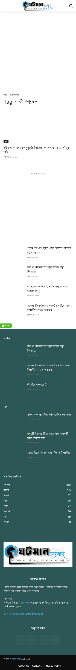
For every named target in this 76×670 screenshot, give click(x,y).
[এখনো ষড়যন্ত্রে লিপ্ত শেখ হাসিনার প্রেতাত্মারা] (14, 419)
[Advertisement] (38, 51)
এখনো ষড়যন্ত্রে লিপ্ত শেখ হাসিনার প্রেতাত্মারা (49, 414)
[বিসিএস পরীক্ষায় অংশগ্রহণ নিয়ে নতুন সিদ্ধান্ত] (14, 272)
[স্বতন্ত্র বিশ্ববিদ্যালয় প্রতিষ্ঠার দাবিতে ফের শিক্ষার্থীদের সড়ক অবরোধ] (14, 310)
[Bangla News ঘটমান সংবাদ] (38, 6)
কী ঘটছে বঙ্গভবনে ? (36, 384)
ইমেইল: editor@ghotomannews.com (23, 613)
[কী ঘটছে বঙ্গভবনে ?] (14, 389)
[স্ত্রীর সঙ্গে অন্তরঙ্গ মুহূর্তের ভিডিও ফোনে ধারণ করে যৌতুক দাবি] (38, 126)
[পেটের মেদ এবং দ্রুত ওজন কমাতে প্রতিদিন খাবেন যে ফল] (14, 253)
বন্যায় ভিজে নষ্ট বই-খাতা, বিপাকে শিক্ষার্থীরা (48, 453)
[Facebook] (20, 640)
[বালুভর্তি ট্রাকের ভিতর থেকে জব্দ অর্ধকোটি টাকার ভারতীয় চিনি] (14, 439)
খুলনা (6, 141)
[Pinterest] (55, 640)
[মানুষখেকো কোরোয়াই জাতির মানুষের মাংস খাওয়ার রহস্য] (14, 291)
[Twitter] (32, 640)
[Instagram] (44, 640)
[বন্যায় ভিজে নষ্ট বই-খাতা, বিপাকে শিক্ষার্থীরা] (14, 458)
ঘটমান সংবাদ (24, 602)
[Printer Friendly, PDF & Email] (6, 326)
